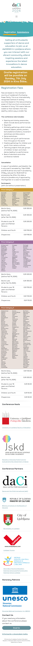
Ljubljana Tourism (9, 550)
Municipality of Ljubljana (11, 529)
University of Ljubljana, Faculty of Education (16, 427)
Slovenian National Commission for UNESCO (16, 611)
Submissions (23, 32)
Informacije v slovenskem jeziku (15, 634)
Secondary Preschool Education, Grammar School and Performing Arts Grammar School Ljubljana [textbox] (15, 571)
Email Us (16, 628)
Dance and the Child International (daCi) (15, 491)
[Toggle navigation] (16, 16)
